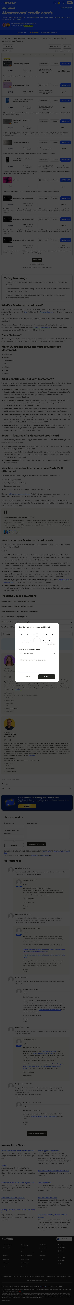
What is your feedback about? (30, 649)
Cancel (27, 676)
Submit (46, 676)
